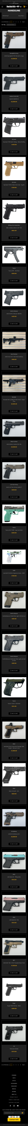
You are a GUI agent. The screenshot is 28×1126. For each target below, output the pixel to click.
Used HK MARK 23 (14, 99)
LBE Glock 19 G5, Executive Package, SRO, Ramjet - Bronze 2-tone (14, 747)
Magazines (14, 1086)
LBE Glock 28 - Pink (14, 920)
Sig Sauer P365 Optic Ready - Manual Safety (14, 142)
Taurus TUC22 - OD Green (14, 703)
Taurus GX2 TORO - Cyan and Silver (14, 530)
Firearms (14, 1075)
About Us (14, 1094)
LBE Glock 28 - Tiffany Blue (14, 877)
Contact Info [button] (14, 1119)
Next (23, 22)
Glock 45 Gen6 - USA (14, 791)
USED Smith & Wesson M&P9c (14, 314)
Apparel (14, 1091)
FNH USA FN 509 (14, 1049)
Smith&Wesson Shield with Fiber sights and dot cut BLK (13, 659)
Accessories (14, 1083)
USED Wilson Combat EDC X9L (14, 444)
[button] (14, 16)
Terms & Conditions (14, 1099)
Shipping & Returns (14, 1102)
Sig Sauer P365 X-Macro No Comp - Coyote (14, 185)
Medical (14, 1089)
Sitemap (23, 1124)
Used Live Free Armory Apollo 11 (14, 487)
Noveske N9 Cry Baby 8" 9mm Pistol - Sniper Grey (14, 400)
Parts (14, 1078)
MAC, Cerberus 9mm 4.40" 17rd (14, 228)
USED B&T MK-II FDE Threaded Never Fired (14, 963)
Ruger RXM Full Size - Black (14, 1006)
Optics (14, 1080)
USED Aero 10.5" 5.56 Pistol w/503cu (14, 357)
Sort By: (4, 24)
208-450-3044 (15, 3)
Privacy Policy (14, 1097)
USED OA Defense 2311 (14, 834)
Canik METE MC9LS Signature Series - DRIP (14, 573)
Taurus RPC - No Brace (14, 271)
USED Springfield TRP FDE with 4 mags (14, 56)
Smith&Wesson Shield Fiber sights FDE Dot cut (14, 616)
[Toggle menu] (4, 7)
